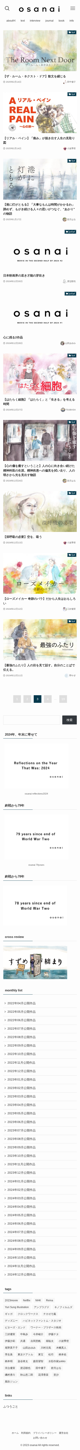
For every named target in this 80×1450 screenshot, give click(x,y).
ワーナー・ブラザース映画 (46, 1327)
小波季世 (64, 1341)
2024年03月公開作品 (21, 1198)
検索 (70, 720)
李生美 (9, 1354)
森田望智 (38, 1361)
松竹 (51, 1354)
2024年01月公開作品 (21, 1181)
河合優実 (10, 1368)
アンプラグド (41, 1307)
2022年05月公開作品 (21, 1011)
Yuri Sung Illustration (17, 1307)
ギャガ (9, 1313)
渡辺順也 (25, 1368)
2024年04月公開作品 (21, 1206)
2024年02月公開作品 (21, 1189)
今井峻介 (38, 1334)
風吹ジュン (11, 1381)
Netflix (26, 1300)
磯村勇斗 (10, 1374)
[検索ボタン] (7, 8)
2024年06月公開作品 (21, 1223)
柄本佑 (62, 1354)
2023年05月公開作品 (21, 1113)
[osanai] (40, 8)
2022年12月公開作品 (21, 1071)
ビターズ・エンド (15, 1327)
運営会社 (63, 1433)
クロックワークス (28, 1313)
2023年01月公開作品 (21, 1079)
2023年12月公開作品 (21, 1172)
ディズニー (11, 1320)
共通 (22, 1341)
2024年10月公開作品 (21, 1257)
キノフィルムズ (63, 1307)
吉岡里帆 (36, 1341)
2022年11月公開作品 (21, 1062)
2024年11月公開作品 (21, 1266)
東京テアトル (25, 1354)
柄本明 (9, 1361)
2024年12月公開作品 (21, 1274)
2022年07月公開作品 (21, 1028)
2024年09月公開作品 (21, 1249)
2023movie (11, 1300)
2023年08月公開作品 (21, 1139)
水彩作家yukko (56, 1361)
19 (63, 699)
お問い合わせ (40, 1437)
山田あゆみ (29, 1347)
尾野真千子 (11, 1347)
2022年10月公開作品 (21, 1054)
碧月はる (56, 1368)
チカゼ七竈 (49, 1313)
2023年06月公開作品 (21, 1122)
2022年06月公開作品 (21, 1020)
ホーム (15, 1433)
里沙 (56, 1374)
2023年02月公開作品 (21, 1088)
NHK (38, 1300)
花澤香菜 (43, 1374)
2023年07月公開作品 (21, 1130)
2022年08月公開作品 (21, 1037)
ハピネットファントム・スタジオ (42, 1320)
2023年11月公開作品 (21, 1164)
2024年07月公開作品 (21, 1232)
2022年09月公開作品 (21, 1045)
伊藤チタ (53, 1334)
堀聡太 (50, 1341)
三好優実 (10, 1334)
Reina (49, 1300)
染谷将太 (23, 1361)
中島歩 (24, 1334)
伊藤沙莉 (10, 1341)
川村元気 (46, 1347)
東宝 (40, 1354)
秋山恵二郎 (26, 1374)
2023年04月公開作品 (21, 1105)
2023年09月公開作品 (21, 1147)
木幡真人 (61, 1347)
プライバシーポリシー (45, 1433)
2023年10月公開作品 (21, 1155)
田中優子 (41, 1368)
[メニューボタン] (72, 8)
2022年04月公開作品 (21, 1003)
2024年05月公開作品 (21, 1215)
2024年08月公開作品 (21, 1240)
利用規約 (26, 1433)
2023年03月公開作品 (21, 1096)
